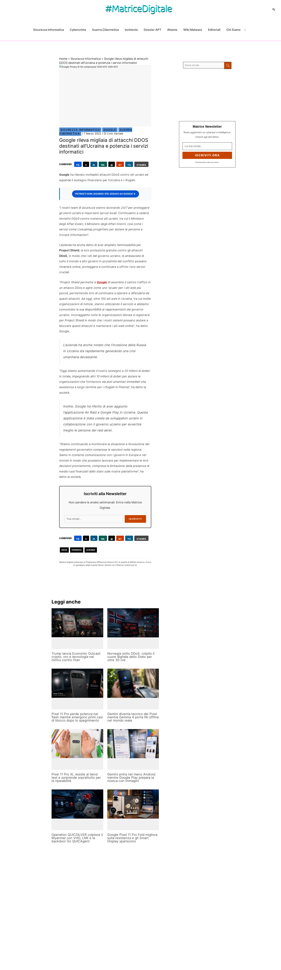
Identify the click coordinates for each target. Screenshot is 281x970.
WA (103, 165)
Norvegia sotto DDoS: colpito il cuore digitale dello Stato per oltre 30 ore (130, 657)
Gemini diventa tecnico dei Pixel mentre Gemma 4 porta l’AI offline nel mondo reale (133, 717)
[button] (273, 9)
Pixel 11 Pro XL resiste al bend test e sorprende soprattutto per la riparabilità (76, 777)
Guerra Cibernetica (105, 29)
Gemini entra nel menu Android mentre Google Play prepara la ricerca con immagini (131, 777)
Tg (129, 165)
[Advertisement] (207, 95)
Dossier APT (152, 29)
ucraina (90, 550)
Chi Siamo (233, 29)
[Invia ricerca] (227, 65)
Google (109, 129)
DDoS (64, 550)
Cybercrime (78, 29)
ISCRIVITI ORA (207, 155)
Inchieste (131, 29)
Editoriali (214, 29)
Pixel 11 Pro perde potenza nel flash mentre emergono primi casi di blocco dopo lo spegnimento (77, 717)
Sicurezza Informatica (48, 29)
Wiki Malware (192, 29)
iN (94, 165)
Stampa (141, 165)
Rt (120, 165)
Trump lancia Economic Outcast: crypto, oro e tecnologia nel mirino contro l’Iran (76, 657)
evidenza (77, 550)
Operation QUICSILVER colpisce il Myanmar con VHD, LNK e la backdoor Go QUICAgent (77, 838)
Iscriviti (135, 519)
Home (63, 58)
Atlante (172, 29)
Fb (77, 165)
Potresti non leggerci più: (105, 193)
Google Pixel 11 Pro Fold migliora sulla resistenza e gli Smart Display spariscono (132, 838)
